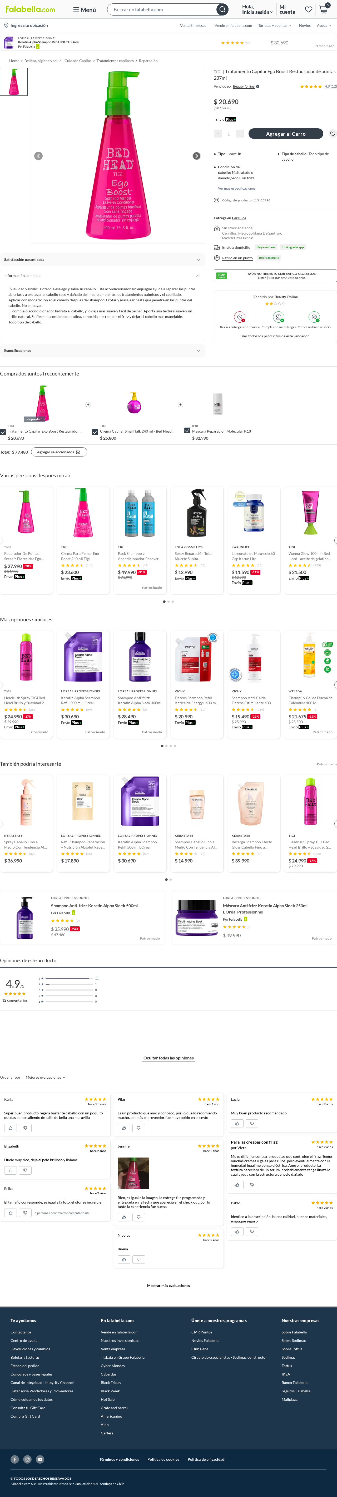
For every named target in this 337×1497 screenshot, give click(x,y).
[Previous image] (38, 156)
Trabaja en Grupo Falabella (123, 1357)
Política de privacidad (206, 1459)
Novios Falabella (205, 1340)
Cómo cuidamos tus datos (32, 1399)
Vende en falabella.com (119, 1332)
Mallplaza (290, 1399)
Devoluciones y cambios (30, 1349)
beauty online (286, 297)
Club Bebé (199, 1349)
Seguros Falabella (296, 1391)
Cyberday (109, 1374)
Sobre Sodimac (294, 1340)
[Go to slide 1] (164, 602)
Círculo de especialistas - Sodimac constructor (229, 1357)
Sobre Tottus (292, 1349)
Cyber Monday (113, 1365)
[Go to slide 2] (168, 602)
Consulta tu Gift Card (28, 1407)
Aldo (105, 1424)
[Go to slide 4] (175, 746)
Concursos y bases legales (31, 1374)
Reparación (148, 60)
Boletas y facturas (25, 1357)
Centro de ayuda (24, 1340)
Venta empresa (113, 1349)
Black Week (110, 1391)
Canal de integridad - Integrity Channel (42, 1382)
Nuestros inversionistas (120, 1340)
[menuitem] (271, 25)
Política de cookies (163, 1459)
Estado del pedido (25, 1365)
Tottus (287, 1365)
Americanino (111, 1416)
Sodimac (289, 1357)
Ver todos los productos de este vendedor (275, 336)
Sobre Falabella (294, 1332)
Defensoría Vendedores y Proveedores (42, 1391)
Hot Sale (108, 1399)
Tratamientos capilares (115, 60)
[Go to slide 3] (173, 602)
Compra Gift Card (25, 1416)
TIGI (218, 71)
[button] (168, 9)
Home (14, 60)
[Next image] (196, 156)
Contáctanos (21, 1332)
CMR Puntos (201, 1332)
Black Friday (111, 1382)
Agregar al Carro (286, 134)
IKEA (286, 1374)
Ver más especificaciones (236, 188)
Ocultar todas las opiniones (168, 1057)
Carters (107, 1433)
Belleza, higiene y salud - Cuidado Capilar (57, 60)
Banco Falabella (295, 1382)
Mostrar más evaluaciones (168, 1285)
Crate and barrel (114, 1407)
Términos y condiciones (119, 1459)
